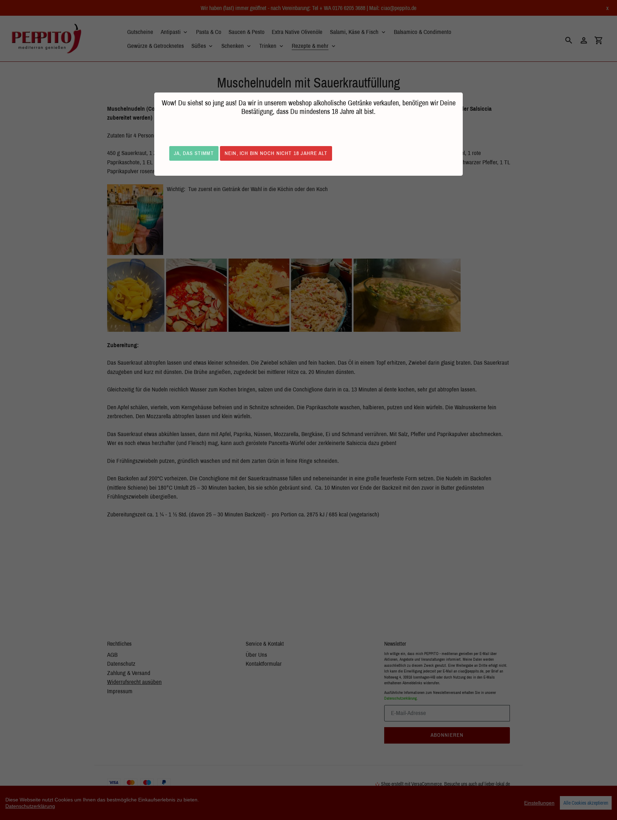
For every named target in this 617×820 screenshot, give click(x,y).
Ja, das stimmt (194, 153)
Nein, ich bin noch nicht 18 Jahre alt (276, 153)
